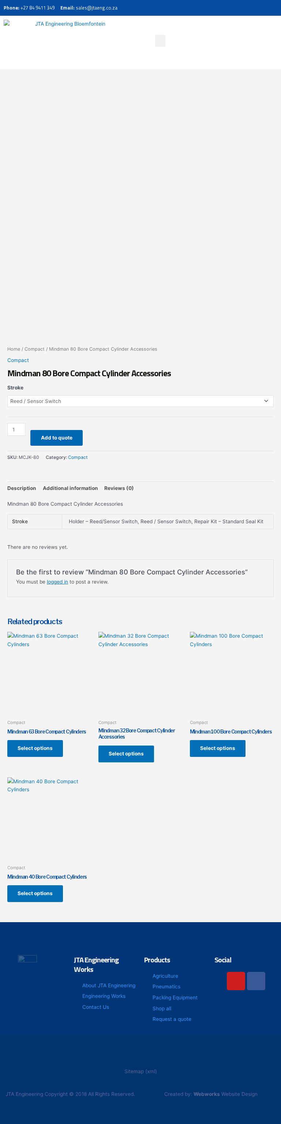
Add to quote (56, 438)
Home (13, 349)
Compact (35, 349)
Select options (35, 748)
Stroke (15, 388)
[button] (160, 41)
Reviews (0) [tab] (119, 488)
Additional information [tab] (70, 488)
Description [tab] (21, 488)
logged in (57, 582)
